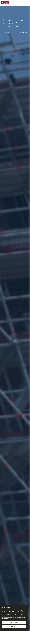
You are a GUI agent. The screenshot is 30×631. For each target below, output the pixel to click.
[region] (14, 618)
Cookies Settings (14, 626)
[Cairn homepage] (5, 2)
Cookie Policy (4, 618)
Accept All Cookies (14, 622)
